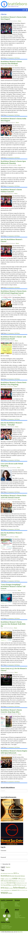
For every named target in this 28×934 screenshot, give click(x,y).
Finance (13, 881)
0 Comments (10, 58)
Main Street (22, 883)
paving (12, 885)
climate (10, 878)
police (15, 885)
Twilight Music (6, 890)
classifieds (17, 906)
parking (8, 885)
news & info (4, 902)
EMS (10, 881)
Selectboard (19, 887)
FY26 (21, 881)
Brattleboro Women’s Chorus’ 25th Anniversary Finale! (13, 338)
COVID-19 (16, 878)
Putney (19, 885)
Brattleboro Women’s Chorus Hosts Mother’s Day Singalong (13, 383)
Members (17, 913)
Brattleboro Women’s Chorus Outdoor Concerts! (11, 191)
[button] (23, 9)
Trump (2, 890)
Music (19, 21)
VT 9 (21, 890)
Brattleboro (5, 876)
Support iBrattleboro (20, 917)
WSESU (10, 893)
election (6, 881)
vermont (14, 890)
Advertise (17, 916)
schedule (11, 888)
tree (26, 888)
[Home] (14, 4)
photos (16, 904)
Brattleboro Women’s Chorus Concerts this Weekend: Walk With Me (13, 624)
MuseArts (19, 932)
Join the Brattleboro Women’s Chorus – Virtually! (11, 424)
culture (2, 903)
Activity (17, 914)
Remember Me (6, 864)
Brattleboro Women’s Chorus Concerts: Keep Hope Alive (11, 711)
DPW (2, 881)
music (26, 883)
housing (18, 883)
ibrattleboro (4, 908)
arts (1, 873)
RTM (2, 888)
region (2, 907)
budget (2, 878)
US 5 (10, 890)
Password (3, 857)
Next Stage (3, 885)
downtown (22, 878)
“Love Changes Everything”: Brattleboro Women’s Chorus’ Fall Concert (13, 587)
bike (18, 873)
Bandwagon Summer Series (8, 873)
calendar (17, 902)
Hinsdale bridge (11, 883)
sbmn (7, 888)
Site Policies (18, 915)
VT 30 (23, 890)
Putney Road (23, 885)
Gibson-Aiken (3, 883)
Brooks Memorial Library (17, 876)
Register (8, 867)
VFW (18, 890)
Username (3, 850)
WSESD (4, 892)
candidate (7, 878)
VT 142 (25, 890)
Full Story (17, 58)
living (2, 904)
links (16, 903)
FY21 (19, 881)
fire (17, 881)
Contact (17, 912)
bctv (15, 873)
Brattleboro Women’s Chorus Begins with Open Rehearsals (14, 752)
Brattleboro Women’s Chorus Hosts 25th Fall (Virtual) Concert (13, 497)
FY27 (24, 881)
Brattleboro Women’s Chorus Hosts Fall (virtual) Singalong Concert (13, 292)
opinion (3, 906)
